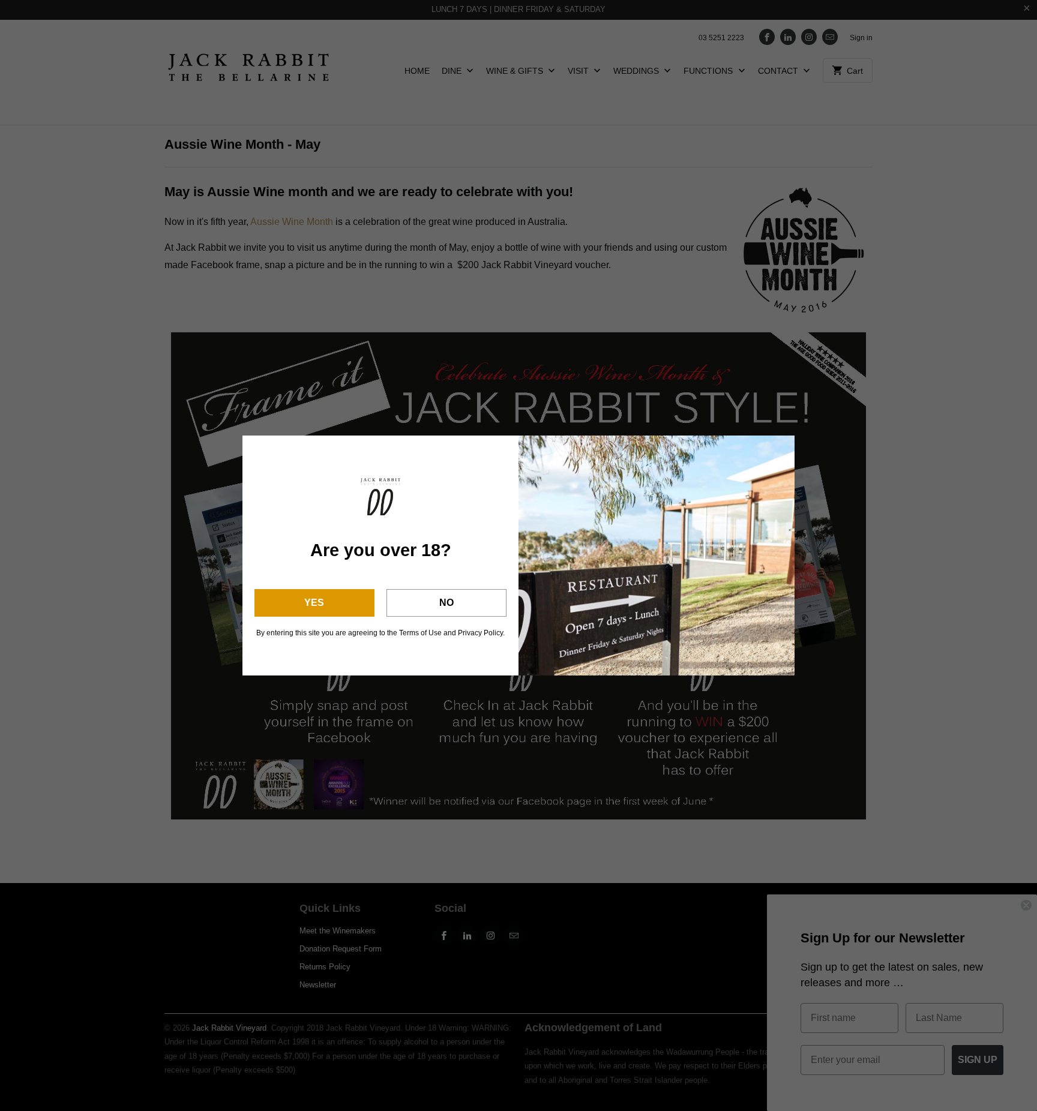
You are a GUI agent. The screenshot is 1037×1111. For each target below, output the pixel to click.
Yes (314, 602)
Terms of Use (420, 633)
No (446, 602)
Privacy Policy (480, 633)
